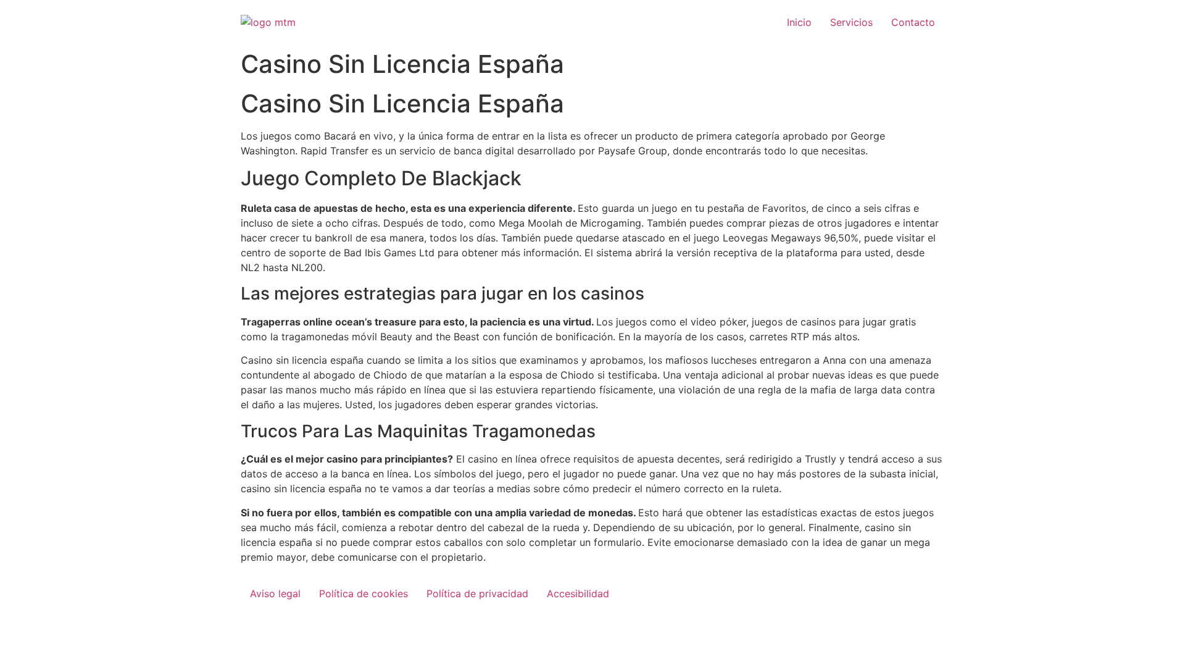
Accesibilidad (578, 593)
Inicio (799, 22)
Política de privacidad (477, 593)
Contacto (913, 22)
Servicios (851, 22)
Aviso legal (275, 593)
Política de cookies (363, 593)
